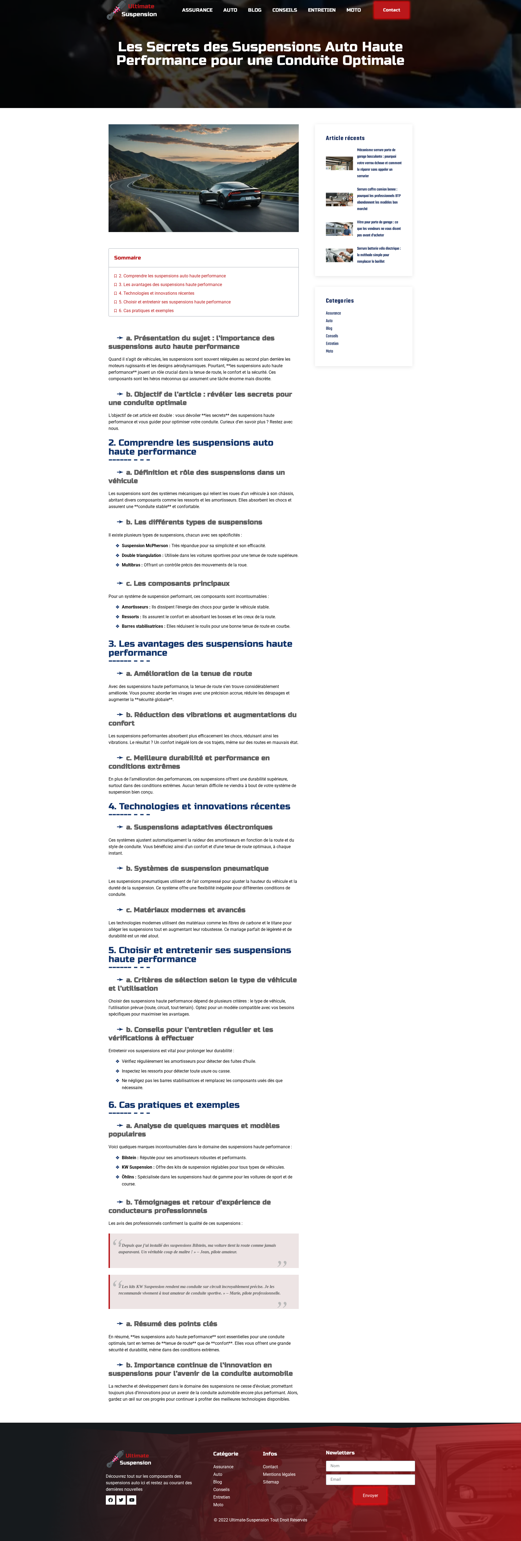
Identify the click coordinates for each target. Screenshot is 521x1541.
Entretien (322, 10)
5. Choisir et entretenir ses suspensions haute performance (175, 302)
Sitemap (271, 1482)
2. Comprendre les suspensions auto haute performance (172, 275)
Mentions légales (279, 1474)
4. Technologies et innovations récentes (156, 293)
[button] (291, 258)
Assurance (197, 10)
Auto (230, 10)
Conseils (284, 10)
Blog (255, 10)
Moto (354, 10)
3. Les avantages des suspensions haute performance (170, 284)
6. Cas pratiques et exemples (146, 310)
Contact (270, 1466)
